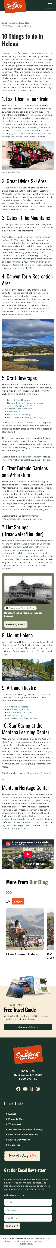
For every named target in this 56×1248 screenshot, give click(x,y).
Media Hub (14, 1145)
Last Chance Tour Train (18, 105)
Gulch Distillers (33, 422)
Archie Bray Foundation (19, 712)
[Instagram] (38, 1089)
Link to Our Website (19, 1140)
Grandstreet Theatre (17, 707)
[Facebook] (18, 1089)
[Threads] (32, 1089)
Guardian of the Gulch (25, 130)
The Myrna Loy (14, 715)
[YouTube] (25, 1089)
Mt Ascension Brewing (19, 414)
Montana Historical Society (20, 794)
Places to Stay (16, 1119)
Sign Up (11, 1226)
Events (12, 1114)
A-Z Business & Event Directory (25, 1129)
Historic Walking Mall (32, 127)
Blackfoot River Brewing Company (25, 403)
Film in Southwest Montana (23, 1134)
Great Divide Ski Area (13, 188)
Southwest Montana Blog (16, 23)
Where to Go (15, 1124)
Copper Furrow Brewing (19, 408)
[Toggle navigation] (50, 5)
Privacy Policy (26, 1244)
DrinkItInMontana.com (29, 457)
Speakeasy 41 (14, 411)
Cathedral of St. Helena (29, 133)
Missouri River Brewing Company (24, 417)
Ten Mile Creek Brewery (19, 406)
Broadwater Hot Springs (35, 544)
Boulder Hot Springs (12, 556)
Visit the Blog (18, 1155)
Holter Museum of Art (18, 709)
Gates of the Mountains (25, 265)
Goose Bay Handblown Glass (22, 718)
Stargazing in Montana (38, 773)
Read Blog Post (15, 624)
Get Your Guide (26, 1027)
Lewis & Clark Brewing (18, 400)
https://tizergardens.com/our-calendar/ (22, 519)
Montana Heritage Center (15, 828)
